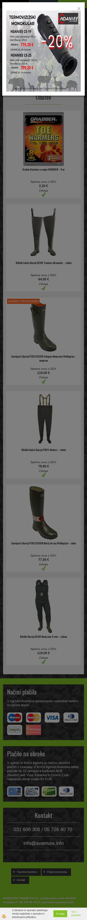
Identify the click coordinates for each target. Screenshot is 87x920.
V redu (60, 913)
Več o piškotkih (76, 913)
